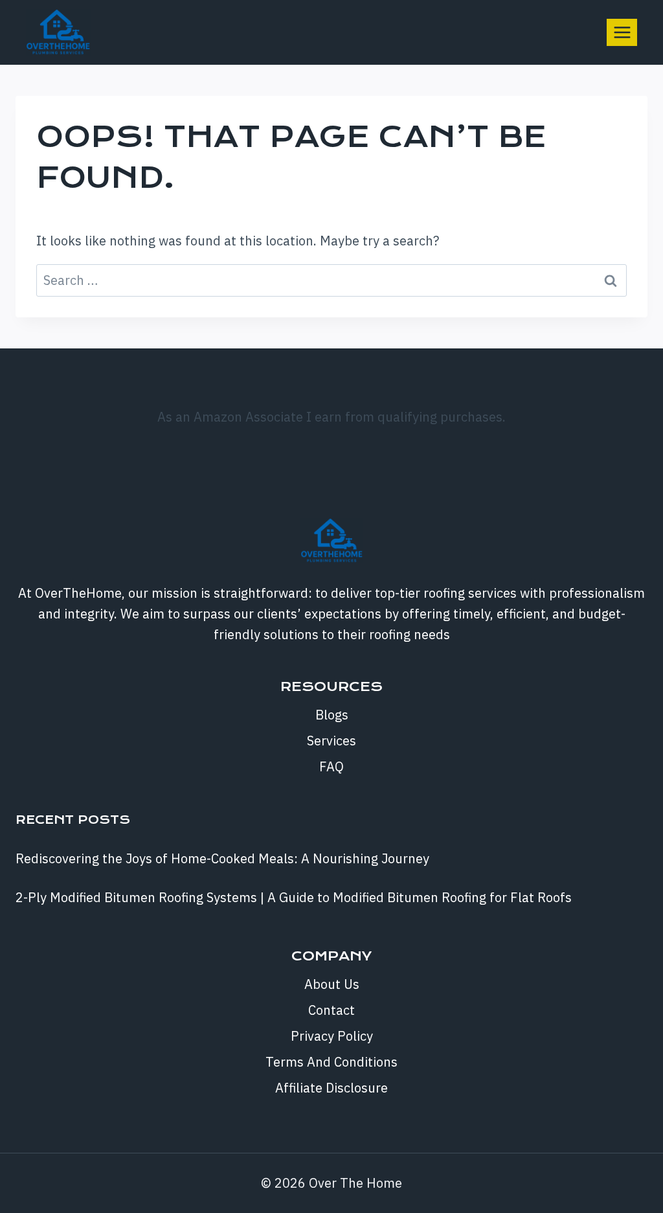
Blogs (331, 714)
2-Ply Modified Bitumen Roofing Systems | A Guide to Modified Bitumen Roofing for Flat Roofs (294, 897)
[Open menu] (622, 32)
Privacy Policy (332, 1036)
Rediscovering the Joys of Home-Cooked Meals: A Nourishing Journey (222, 858)
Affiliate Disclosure (331, 1087)
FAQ (331, 766)
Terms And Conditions (331, 1062)
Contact (331, 1010)
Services (331, 740)
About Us (331, 984)
